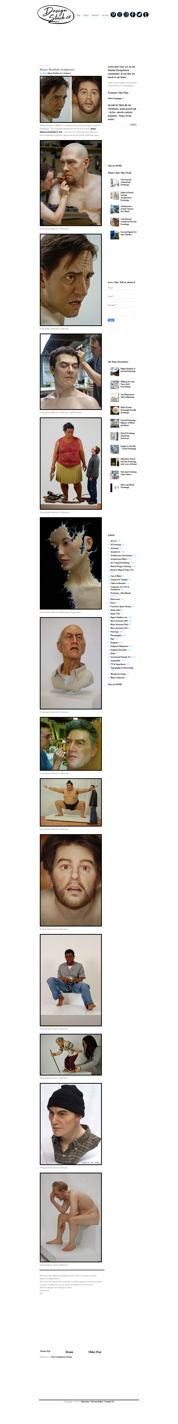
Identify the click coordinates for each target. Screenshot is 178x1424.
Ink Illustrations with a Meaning (127, 395)
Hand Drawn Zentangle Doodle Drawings (128, 410)
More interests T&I (118, 628)
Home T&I (115, 613)
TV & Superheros (118, 664)
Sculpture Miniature (119, 646)
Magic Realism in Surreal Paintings (128, 370)
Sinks (112, 653)
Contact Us (109, 1401)
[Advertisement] (89, 44)
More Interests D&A (119, 624)
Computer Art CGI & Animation (119, 588)
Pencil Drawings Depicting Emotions (128, 436)
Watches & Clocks (118, 674)
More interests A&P (119, 620)
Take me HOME (115, 165)
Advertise (85, 1401)
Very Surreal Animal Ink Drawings (126, 182)
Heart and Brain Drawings (127, 486)
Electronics (115, 599)
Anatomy (114, 548)
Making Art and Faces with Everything (127, 384)
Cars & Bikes (115, 576)
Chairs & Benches (117, 583)
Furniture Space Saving (120, 606)
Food (112, 602)
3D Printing (115, 544)
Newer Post (45, 1351)
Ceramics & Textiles (119, 579)
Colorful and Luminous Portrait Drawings (129, 221)
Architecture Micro (118, 559)
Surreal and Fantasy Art (120, 657)
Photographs (115, 635)
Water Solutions (117, 677)
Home (69, 1352)
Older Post (94, 1352)
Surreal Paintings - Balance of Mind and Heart (129, 423)
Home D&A (115, 610)
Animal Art (115, 551)
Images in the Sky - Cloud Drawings (128, 447)
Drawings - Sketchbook (120, 593)
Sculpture (67, 73)
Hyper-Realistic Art (55, 73)
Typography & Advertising (121, 667)
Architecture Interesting (121, 555)
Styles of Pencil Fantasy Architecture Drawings (127, 196)
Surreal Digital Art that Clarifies (129, 233)
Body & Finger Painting (120, 566)
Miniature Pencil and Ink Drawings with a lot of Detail (129, 461)
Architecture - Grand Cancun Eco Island (127, 209)
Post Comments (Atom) (61, 1356)
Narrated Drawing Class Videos (128, 473)
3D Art (113, 541)
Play (112, 639)
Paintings (114, 631)
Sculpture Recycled (118, 649)
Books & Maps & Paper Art (122, 569)
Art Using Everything (119, 562)
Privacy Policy (97, 1401)
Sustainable (115, 660)
